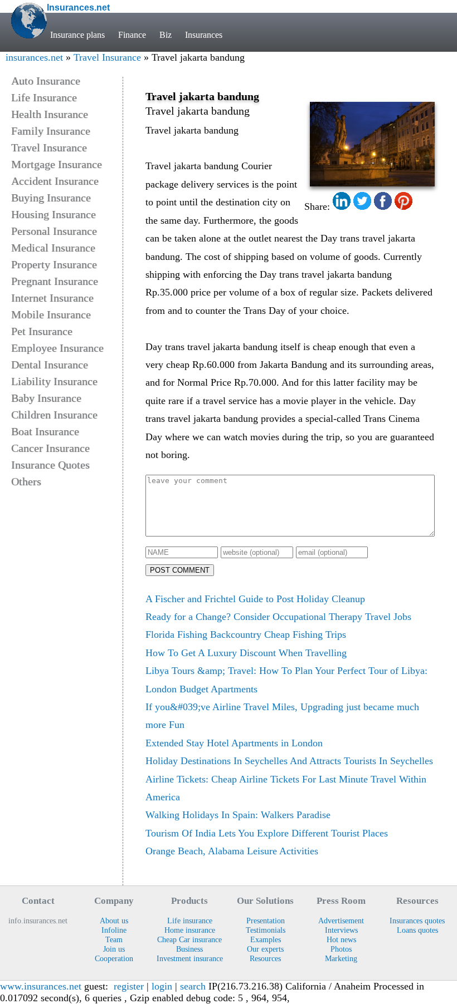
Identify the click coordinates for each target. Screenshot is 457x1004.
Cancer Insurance (50, 448)
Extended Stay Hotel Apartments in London (234, 743)
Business (189, 948)
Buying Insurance (51, 197)
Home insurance (189, 930)
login (162, 986)
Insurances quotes (417, 920)
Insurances (203, 35)
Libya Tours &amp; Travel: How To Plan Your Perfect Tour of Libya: (286, 670)
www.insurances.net (40, 986)
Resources (265, 958)
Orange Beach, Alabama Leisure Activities (231, 851)
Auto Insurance (45, 81)
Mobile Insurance (51, 314)
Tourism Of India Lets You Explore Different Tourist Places (266, 833)
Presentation (265, 920)
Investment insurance (190, 958)
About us (114, 920)
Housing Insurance (53, 214)
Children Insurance (54, 415)
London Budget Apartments (201, 689)
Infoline (114, 930)
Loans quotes (417, 930)
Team (114, 939)
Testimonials (265, 930)
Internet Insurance (52, 298)
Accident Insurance (55, 181)
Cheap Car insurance (189, 939)
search (193, 986)
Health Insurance (49, 114)
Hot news (341, 939)
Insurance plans (77, 35)
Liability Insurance (54, 381)
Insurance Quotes (50, 465)
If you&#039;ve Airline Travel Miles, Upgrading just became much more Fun (282, 715)
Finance (132, 35)
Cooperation (114, 958)
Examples (265, 939)
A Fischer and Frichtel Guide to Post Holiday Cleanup (255, 598)
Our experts (265, 948)
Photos (341, 948)
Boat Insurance (45, 431)
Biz (165, 35)
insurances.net (34, 57)
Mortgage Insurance (56, 164)
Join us (114, 948)
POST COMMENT (180, 570)
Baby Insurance (46, 398)
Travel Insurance (107, 57)
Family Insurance (50, 131)
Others (26, 481)
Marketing (341, 958)
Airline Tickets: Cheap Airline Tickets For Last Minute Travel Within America (285, 788)
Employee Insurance (57, 348)
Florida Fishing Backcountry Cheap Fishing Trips (245, 634)
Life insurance (189, 920)
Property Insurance (54, 264)
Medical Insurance (53, 248)
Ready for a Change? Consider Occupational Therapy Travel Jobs (278, 616)
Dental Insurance (49, 364)
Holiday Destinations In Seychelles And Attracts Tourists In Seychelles (289, 760)
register (129, 986)
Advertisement (341, 920)
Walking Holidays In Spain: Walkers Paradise (237, 814)
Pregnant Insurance (54, 281)
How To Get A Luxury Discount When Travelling (246, 652)
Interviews (341, 930)
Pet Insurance (41, 331)
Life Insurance (44, 97)
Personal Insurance (54, 231)
